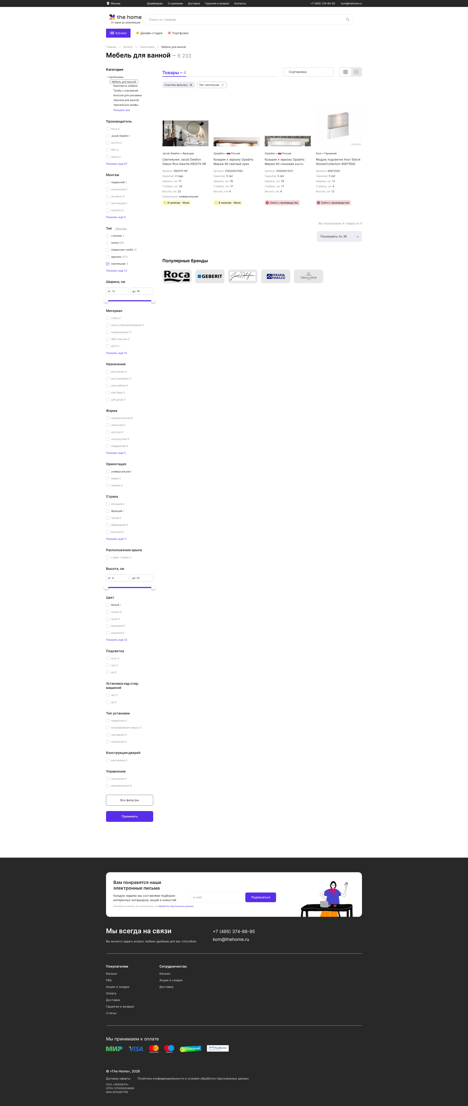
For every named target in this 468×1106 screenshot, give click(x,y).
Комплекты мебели (125, 85)
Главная (111, 46)
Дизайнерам (155, 3)
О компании (175, 3)
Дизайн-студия (151, 33)
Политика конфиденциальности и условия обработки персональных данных (193, 1078)
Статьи (111, 1013)
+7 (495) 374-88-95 (322, 3)
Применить (130, 816)
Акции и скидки (117, 987)
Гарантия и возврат (217, 3)
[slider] (106, 300)
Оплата (111, 993)
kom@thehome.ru (351, 3)
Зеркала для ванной (126, 100)
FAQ (109, 980)
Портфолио (180, 33)
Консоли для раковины (127, 95)
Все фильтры (129, 800)
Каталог (121, 33)
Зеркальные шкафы (125, 104)
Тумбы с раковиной (125, 90)
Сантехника (147, 46)
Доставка (194, 3)
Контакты (240, 3)
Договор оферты (118, 1078)
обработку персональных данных (176, 906)
